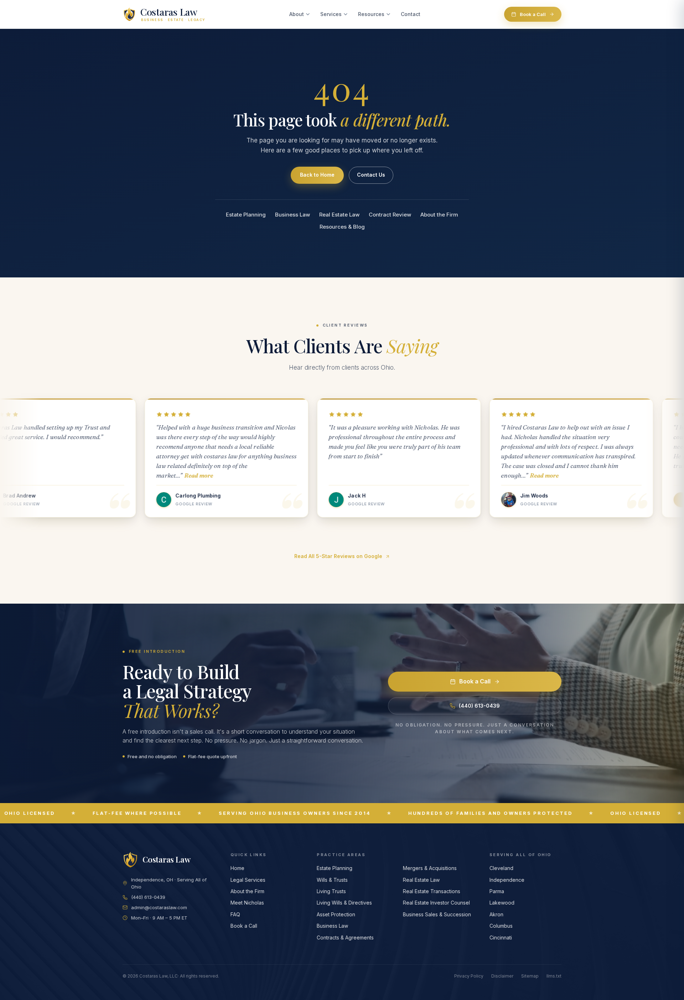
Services (331, 14)
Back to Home (317, 175)
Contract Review (390, 214)
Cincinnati (500, 937)
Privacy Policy (468, 976)
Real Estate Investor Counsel (436, 903)
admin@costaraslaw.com (159, 907)
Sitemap (530, 976)
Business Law (292, 214)
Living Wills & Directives (344, 903)
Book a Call (533, 14)
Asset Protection (336, 914)
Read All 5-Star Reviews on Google (338, 556)
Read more (61, 475)
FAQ (235, 914)
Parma (496, 891)
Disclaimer (502, 976)
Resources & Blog (342, 226)
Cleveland (501, 868)
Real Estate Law (339, 214)
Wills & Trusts (332, 880)
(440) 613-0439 (479, 706)
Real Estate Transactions (431, 891)
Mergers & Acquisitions (430, 868)
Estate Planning (246, 214)
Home (237, 868)
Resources (371, 14)
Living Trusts (331, 891)
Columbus (501, 926)
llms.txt (553, 976)
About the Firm (439, 214)
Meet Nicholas (247, 903)
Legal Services (247, 880)
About (296, 14)
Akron (496, 914)
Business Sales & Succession (437, 914)
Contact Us (371, 175)
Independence (506, 880)
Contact (410, 14)
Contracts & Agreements (345, 937)
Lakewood (501, 903)
